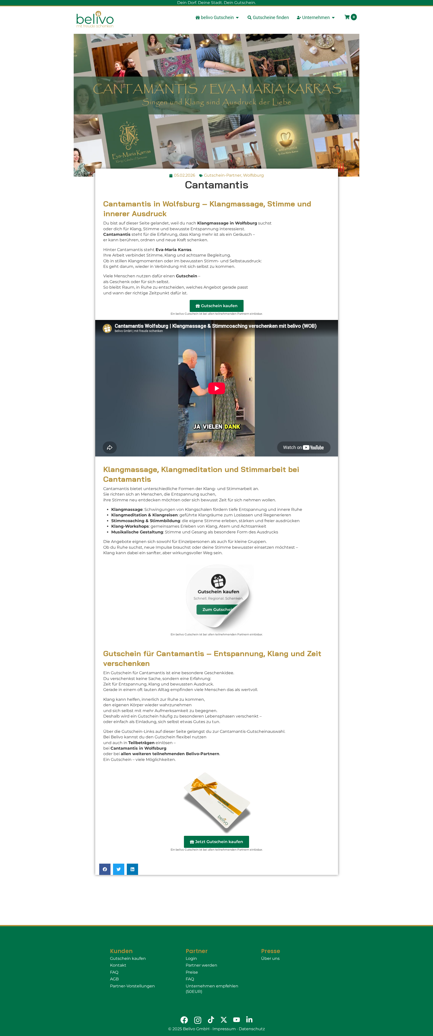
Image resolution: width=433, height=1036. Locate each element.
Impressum (224, 1028)
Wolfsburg (253, 175)
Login (191, 958)
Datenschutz (252, 1028)
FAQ (114, 972)
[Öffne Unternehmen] (333, 17)
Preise (192, 972)
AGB (114, 979)
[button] (105, 869)
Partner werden (201, 965)
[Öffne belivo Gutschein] (237, 17)
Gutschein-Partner (222, 175)
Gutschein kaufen (128, 958)
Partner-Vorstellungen (132, 986)
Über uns (270, 958)
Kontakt (118, 965)
